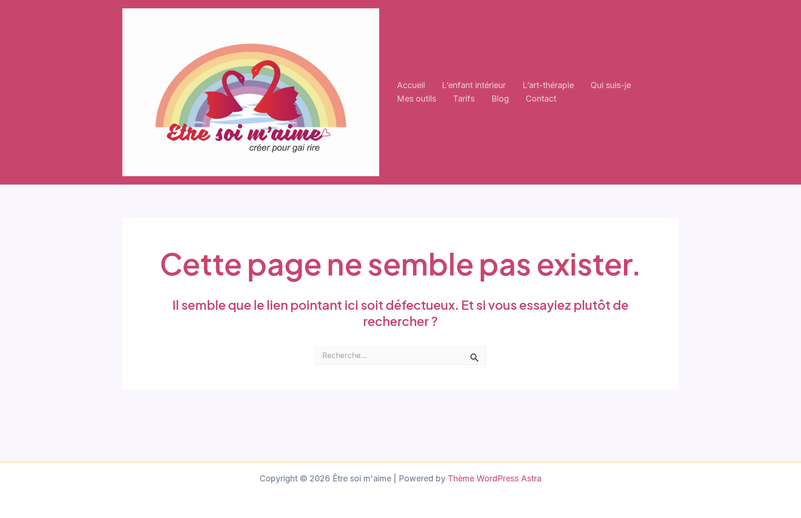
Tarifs (464, 98)
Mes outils (416, 98)
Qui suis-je (611, 85)
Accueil (411, 85)
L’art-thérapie (548, 85)
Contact (541, 98)
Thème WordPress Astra (494, 478)
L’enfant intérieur (474, 85)
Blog (500, 98)
